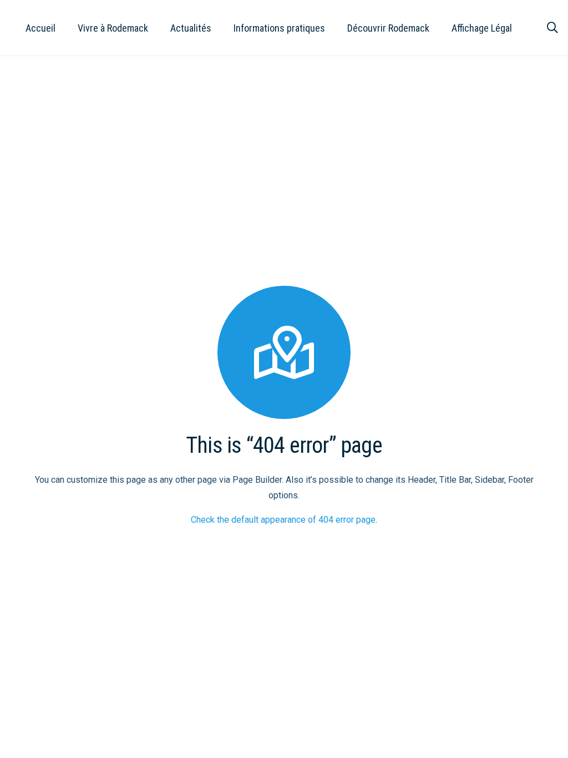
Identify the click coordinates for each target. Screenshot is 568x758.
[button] (157, 28)
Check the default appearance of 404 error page (283, 519)
